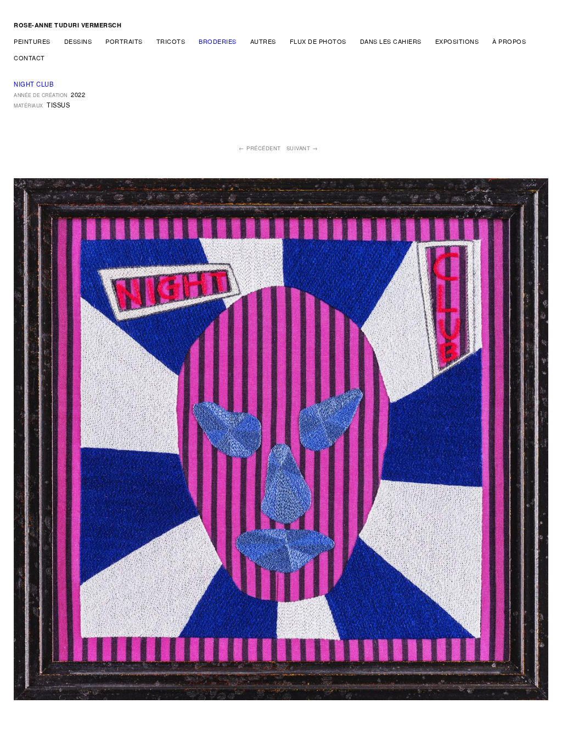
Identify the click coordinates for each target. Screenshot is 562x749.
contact (29, 57)
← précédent (260, 148)
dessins (78, 41)
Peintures (32, 41)
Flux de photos (318, 41)
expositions (457, 41)
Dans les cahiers (391, 41)
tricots (171, 41)
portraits (124, 41)
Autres (263, 41)
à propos (509, 41)
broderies (218, 41)
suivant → (302, 148)
